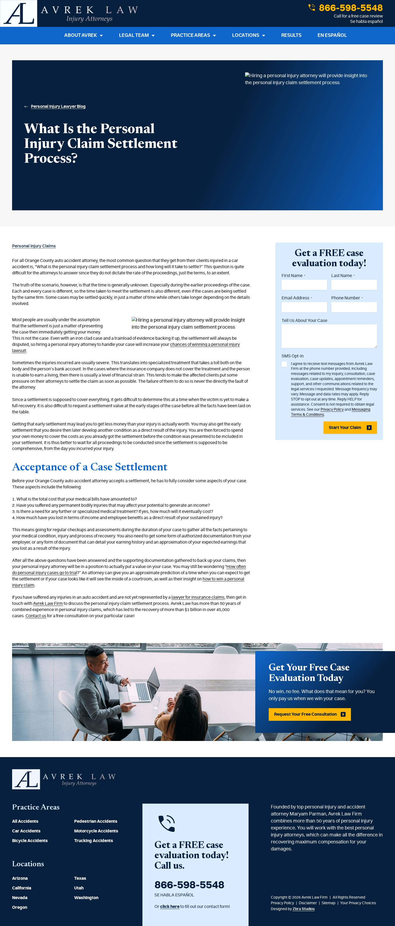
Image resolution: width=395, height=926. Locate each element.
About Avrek (80, 35)
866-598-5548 (350, 8)
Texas (80, 878)
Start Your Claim (345, 427)
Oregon (19, 907)
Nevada (19, 898)
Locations (245, 35)
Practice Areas (190, 35)
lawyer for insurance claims (197, 597)
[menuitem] (37, 821)
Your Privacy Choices (358, 903)
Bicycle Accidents (30, 841)
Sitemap (328, 903)
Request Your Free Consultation (305, 714)
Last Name (343, 276)
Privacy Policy (332, 409)
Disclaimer (308, 903)
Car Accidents (26, 831)
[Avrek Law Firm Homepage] (69, 13)
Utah (79, 888)
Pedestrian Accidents (95, 821)
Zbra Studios (304, 909)
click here (169, 906)
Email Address (297, 298)
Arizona (20, 878)
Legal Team (134, 35)
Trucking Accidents (93, 841)
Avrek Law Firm (48, 603)
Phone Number (347, 298)
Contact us (36, 616)
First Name (293, 276)
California (21, 888)
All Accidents (25, 821)
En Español (332, 35)
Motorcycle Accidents (96, 831)
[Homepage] (64, 788)
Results (291, 35)
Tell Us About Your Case (304, 320)
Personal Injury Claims (34, 246)
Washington (86, 898)
